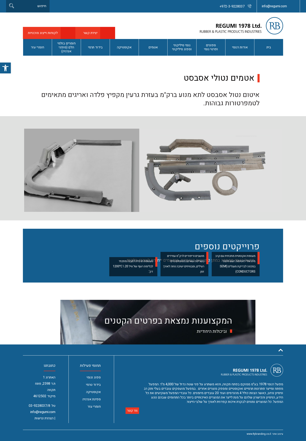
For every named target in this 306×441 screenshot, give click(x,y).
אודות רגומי (240, 47)
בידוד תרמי (95, 47)
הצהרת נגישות (44, 418)
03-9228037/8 (39, 405)
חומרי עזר (37, 47)
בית (268, 47)
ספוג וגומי (94, 377)
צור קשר (132, 410)
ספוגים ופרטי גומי (211, 47)
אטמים (153, 47)
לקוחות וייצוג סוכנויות (43, 32)
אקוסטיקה (124, 47)
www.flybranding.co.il (259, 434)
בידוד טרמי (93, 384)
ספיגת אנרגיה (91, 399)
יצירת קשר (90, 32)
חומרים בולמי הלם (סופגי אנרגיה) (66, 47)
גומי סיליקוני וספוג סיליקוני (182, 47)
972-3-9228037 (232, 6)
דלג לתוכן (294, 2)
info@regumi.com (274, 6)
